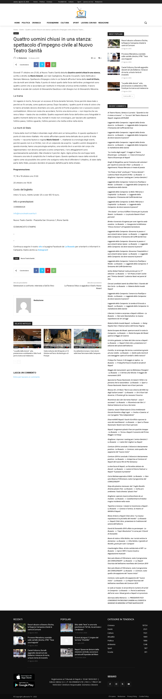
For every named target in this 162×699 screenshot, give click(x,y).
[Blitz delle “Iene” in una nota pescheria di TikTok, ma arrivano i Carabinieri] (66, 627)
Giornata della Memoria (117, 598)
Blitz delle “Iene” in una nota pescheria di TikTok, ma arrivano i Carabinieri (88, 627)
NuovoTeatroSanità (27, 258)
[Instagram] (116, 684)
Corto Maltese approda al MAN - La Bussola (125, 476)
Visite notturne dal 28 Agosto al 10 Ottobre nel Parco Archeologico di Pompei (56, 353)
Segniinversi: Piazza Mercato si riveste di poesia (126, 167)
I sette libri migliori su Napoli (130, 442)
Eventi (21, 30)
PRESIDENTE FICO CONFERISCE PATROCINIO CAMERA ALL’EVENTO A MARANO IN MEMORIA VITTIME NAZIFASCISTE (127, 600)
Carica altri (127, 96)
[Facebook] (36, 64)
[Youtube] (128, 684)
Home (15, 30)
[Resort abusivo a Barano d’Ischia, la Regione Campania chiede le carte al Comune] (114, 43)
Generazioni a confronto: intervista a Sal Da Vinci (33, 286)
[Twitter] (42, 64)
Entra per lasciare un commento (26, 377)
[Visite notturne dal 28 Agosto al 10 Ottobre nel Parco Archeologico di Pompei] (57, 338)
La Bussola (70, 246)
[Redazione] (15, 58)
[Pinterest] (47, 64)
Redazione (23, 58)
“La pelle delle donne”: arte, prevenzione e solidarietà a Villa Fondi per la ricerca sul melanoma (27, 353)
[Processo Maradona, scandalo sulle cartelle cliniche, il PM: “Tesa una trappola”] (114, 57)
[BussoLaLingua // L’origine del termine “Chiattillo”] (66, 640)
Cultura (46, 347)
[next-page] (19, 362)
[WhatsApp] (53, 64)
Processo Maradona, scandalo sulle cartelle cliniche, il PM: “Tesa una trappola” (135, 56)
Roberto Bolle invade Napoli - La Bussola (123, 323)
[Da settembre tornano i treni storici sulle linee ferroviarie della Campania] (88, 338)
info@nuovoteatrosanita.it (24, 213)
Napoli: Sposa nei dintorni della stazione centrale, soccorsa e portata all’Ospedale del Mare (87, 651)
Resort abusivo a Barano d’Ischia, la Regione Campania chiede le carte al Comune (135, 42)
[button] (146, 23)
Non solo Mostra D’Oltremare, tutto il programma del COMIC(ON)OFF (128, 479)
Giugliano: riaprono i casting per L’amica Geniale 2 (127, 177)
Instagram (42, 250)
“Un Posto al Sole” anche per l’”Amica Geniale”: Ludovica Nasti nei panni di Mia (127, 276)
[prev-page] (15, 362)
